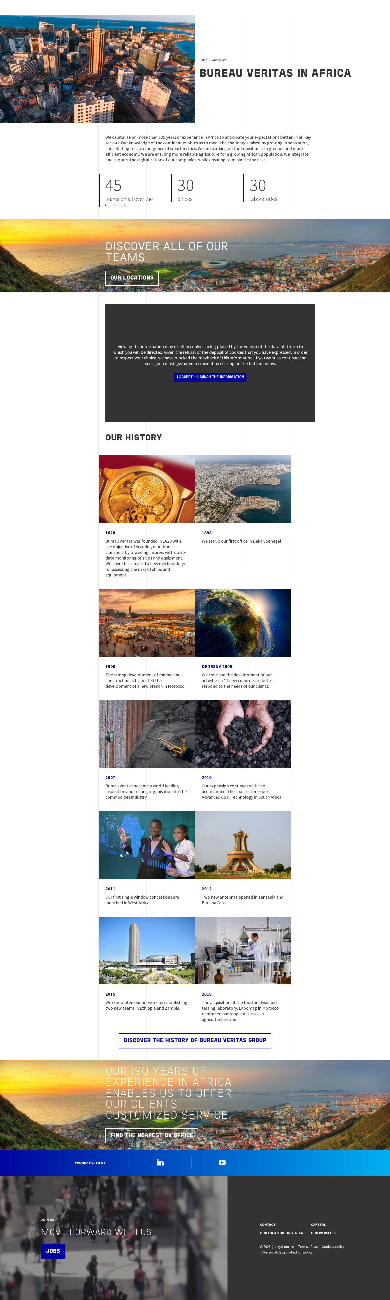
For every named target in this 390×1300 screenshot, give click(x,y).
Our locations (132, 278)
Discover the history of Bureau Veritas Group (195, 1040)
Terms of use (308, 1246)
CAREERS (318, 1224)
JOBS (53, 1251)
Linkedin (160, 1162)
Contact (268, 1224)
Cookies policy (333, 1246)
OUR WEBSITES (323, 1233)
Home (203, 60)
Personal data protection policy (287, 1252)
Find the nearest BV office (151, 1135)
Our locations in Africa (281, 1233)
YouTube (222, 1162)
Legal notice (284, 1246)
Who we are (219, 60)
